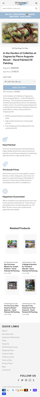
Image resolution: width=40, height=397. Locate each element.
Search (4, 331)
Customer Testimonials (11, 337)
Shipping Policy (8, 350)
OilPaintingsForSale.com (14, 387)
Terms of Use (7, 360)
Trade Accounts (8, 357)
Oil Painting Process (10, 347)
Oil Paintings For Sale (20, 48)
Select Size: (7, 77)
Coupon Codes (7, 354)
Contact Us (6, 370)
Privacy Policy (7, 363)
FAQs (4, 340)
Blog (3, 367)
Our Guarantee (7, 334)
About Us (5, 344)
